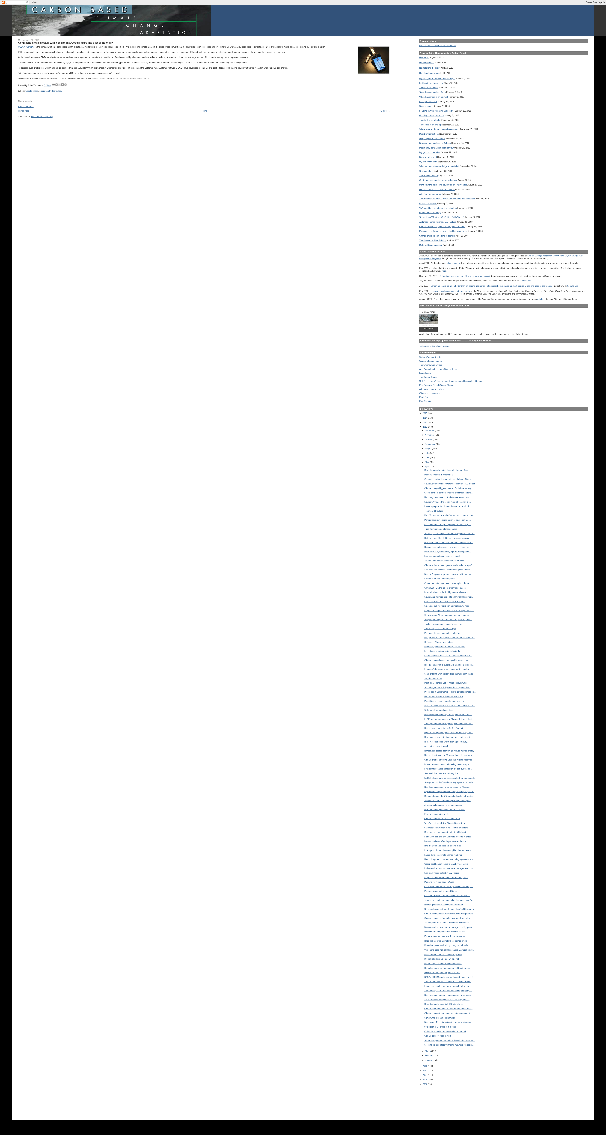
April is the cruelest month (436, 746)
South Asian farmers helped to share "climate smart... (448, 597)
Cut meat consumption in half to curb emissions (446, 828)
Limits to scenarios (428, 203)
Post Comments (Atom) (42, 116)
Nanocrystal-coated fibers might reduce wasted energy (449, 751)
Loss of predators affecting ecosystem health (445, 841)
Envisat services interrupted (437, 814)
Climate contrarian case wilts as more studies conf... (448, 1008)
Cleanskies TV (453, 263)
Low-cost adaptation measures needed (442, 556)
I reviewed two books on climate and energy (451, 291)
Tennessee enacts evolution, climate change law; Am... (449, 900)
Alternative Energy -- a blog (431, 389)
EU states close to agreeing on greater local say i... (447, 524)
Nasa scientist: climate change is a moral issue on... (448, 995)
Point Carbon (425, 397)
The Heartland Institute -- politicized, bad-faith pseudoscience (447, 199)
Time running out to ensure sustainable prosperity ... (448, 990)
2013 (425, 422)
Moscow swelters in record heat (438, 475)
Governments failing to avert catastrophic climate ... (448, 583)
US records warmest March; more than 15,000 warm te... (450, 909)
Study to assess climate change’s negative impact (447, 800)
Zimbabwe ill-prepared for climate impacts (443, 805)
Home (204, 111)
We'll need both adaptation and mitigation (438, 208)
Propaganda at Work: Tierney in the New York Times (443, 231)
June (427, 457)
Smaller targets (426, 106)
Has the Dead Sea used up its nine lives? (443, 846)
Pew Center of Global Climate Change (436, 385)
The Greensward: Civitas (430, 365)
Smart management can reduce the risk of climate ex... (449, 1040)
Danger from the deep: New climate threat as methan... (449, 637)
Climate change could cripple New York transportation (448, 914)
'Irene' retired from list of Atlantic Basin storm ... (446, 823)
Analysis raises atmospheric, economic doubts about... (449, 705)
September (430, 444)
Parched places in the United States (440, 891)
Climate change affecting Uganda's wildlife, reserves (448, 760)
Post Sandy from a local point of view (436, 148)
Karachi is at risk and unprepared (439, 579)
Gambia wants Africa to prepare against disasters (446, 615)
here (444, 271)
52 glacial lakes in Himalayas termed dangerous (446, 877)
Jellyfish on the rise (433, 678)
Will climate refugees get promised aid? (442, 972)
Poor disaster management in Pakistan (442, 633)
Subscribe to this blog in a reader (435, 346)
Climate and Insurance (429, 393)
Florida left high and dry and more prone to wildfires (447, 837)
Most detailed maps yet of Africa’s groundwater (445, 683)
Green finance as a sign (430, 212)
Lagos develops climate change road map (443, 855)
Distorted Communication (430, 245)
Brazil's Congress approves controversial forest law (447, 574)
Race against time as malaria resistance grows (445, 941)
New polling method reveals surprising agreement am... (449, 859)
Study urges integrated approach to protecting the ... (448, 619)
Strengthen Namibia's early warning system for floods (448, 782)
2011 (425, 1066)
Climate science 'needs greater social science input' (448, 565)
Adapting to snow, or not (430, 194)
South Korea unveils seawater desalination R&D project (449, 484)
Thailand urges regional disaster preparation (444, 624)
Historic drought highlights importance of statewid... (447, 538)
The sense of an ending (430, 125)
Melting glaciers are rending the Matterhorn (443, 905)
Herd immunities (426, 62)
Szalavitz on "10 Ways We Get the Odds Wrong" (441, 217)
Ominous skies (426, 171)
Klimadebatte (425, 373)
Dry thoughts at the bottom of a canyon (437, 78)
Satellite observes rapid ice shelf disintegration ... (446, 999)
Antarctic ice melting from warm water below (444, 561)
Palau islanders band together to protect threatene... (448, 714)
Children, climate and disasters (438, 710)
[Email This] (53, 84)
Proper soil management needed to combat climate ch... (450, 692)
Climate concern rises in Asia (437, 1036)
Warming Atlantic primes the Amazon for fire (444, 932)
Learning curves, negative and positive (436, 111)
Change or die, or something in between (437, 236)
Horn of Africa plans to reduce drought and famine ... (448, 968)
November (430, 435)
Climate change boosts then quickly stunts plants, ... (448, 660)
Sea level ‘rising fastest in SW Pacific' (441, 873)
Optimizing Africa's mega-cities (438, 642)
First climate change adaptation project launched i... (448, 769)
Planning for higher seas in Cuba (439, 882)
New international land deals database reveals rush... (448, 542)
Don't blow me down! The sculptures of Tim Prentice (443, 185)
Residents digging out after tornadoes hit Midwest (446, 787)
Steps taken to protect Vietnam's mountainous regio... (449, 1045)
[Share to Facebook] (62, 84)
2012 (425, 427)
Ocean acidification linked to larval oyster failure (446, 864)
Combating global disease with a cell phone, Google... (448, 479)
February (429, 1055)
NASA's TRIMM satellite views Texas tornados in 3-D (448, 977)
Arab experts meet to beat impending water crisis (446, 923)
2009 (425, 1075)
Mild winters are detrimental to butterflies (442, 651)
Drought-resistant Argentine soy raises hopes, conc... (448, 547)
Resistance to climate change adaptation (443, 954)
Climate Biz (572, 286)
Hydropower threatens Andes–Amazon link (443, 696)
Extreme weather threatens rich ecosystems (444, 936)
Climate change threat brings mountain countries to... (448, 1013)
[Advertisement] (433, 1100)
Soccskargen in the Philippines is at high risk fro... (447, 687)
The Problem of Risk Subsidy (432, 240)
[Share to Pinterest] (65, 84)
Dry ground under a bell (429, 152)
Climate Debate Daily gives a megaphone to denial (442, 226)
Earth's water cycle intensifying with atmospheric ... (447, 552)
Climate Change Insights (430, 361)
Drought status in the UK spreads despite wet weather (449, 796)
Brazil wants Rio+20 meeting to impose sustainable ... (449, 1022)
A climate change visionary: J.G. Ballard (437, 222)
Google (28, 91)
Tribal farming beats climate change (440, 529)
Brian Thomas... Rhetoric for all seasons (437, 45)
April (427, 467)
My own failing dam (428, 162)
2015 (425, 413)
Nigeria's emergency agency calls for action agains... (448, 732)
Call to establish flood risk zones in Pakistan (444, 601)
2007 (425, 1084)
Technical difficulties (433, 511)
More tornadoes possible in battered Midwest (444, 809)
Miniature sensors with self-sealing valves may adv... (448, 764)
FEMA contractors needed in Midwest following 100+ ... (449, 719)
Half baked (424, 57)
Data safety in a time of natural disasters (443, 963)
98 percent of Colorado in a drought (440, 1027)
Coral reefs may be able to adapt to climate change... (448, 886)
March (428, 1051)
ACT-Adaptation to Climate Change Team (438, 369)
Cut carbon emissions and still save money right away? (465, 276)
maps (35, 91)
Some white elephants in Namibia (439, 1018)
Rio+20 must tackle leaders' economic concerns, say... (449, 515)
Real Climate (425, 401)
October (429, 439)
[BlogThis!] (56, 84)
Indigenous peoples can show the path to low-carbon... (449, 986)
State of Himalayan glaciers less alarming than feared (448, 674)
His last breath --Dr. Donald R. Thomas (437, 189)
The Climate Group (428, 377)
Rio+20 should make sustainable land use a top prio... (449, 665)
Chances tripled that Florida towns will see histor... (447, 895)
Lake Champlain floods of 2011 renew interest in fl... (448, 655)
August (428, 448)
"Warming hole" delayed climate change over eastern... (449, 533)
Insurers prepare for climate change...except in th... (447, 506)
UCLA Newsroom (26, 47)
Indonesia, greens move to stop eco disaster (444, 646)
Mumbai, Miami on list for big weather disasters (446, 592)
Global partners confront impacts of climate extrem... (448, 493)
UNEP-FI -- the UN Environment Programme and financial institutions (450, 381)
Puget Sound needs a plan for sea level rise (444, 701)
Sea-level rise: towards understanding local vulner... (447, 570)
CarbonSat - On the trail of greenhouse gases (445, 588)
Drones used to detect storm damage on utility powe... (449, 927)
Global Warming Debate (430, 357)
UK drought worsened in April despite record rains (446, 497)
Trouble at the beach (428, 87)
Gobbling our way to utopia (431, 115)
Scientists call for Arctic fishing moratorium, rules (446, 606)
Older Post (385, 111)
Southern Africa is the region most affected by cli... (447, 502)
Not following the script (429, 68)
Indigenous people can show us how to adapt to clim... (449, 610)
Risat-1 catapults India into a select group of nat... (447, 470)
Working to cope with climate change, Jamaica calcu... (449, 950)
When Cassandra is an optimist (433, 97)
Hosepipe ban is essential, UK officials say (444, 1004)
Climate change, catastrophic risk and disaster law (447, 918)
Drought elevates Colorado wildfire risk (441, 959)
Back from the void (428, 157)
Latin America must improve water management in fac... (449, 868)
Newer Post (23, 111)
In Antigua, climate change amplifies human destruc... (449, 850)
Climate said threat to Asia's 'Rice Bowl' (442, 818)
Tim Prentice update (428, 175)
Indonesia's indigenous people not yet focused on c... (448, 669)
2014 (425, 418)
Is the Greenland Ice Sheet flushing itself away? (446, 742)
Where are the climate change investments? (439, 129)
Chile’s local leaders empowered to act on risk (445, 1031)
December (430, 430)
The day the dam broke (429, 120)
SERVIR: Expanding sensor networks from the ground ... (450, 778)
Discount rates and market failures (435, 143)
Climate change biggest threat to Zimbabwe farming (447, 488)
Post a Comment (26, 106)
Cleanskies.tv (526, 281)
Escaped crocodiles (428, 101)
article (540, 299)
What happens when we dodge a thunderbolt (439, 166)
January (429, 1060)
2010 (425, 1070)
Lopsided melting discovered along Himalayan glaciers (449, 791)
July (427, 453)
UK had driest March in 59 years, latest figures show (448, 755)
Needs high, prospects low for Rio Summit (443, 728)
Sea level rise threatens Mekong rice (441, 773)
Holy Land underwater (429, 73)
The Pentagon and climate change (440, 628)
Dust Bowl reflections (429, 134)
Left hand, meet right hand (431, 83)
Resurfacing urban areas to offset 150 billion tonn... (447, 832)
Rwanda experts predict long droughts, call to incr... (447, 945)
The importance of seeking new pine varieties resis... (448, 723)
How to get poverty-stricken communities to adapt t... (448, 737)
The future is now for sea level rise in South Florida (447, 981)
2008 (425, 1079)
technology (57, 91)
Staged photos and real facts (432, 92)
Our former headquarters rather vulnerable (438, 180)
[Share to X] (59, 84)
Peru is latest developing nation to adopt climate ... (447, 520)
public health (45, 91)
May (427, 462)
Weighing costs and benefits (432, 138)
